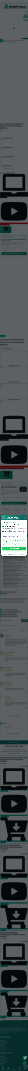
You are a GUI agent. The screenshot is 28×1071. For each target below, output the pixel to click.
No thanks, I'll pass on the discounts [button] (14, 551)
